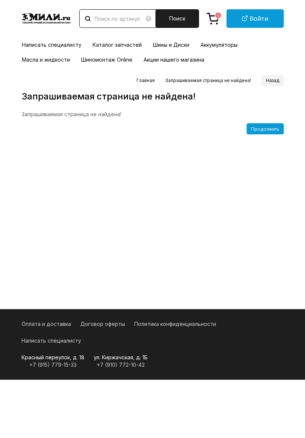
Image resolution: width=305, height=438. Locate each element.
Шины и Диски (171, 45)
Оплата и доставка (46, 324)
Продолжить (265, 129)
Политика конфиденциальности (175, 324)
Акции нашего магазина (174, 59)
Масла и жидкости (46, 59)
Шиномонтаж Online (106, 59)
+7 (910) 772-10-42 (121, 365)
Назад (272, 80)
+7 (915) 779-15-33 (53, 365)
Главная (146, 80)
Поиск (177, 18)
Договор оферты (102, 324)
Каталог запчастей (117, 45)
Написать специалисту (51, 45)
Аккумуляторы (219, 45)
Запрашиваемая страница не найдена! (208, 80)
